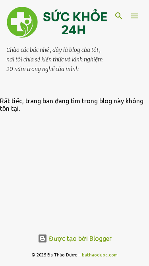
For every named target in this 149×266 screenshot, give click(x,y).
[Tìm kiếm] (119, 16)
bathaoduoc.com (100, 254)
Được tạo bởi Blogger (79, 238)
